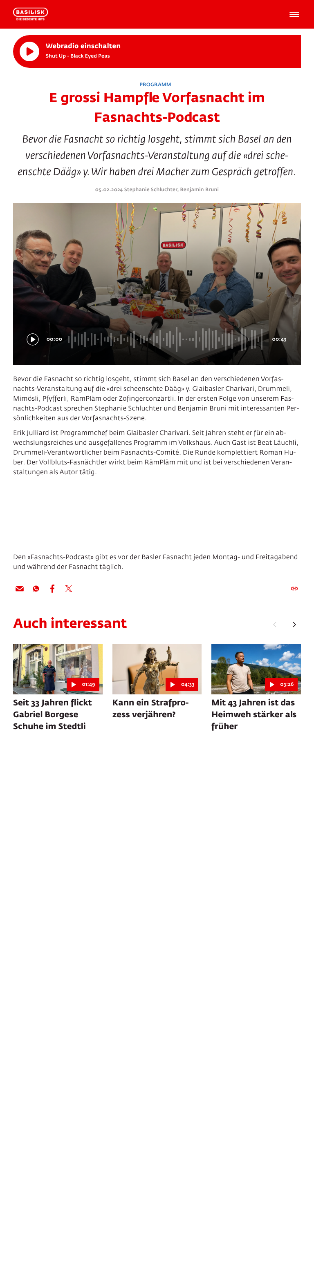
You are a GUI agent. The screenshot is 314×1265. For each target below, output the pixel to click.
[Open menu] (294, 14)
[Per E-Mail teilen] (19, 588)
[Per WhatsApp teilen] (36, 588)
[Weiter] (294, 624)
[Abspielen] (29, 51)
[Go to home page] (30, 14)
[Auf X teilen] (68, 588)
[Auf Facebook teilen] (52, 588)
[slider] (167, 339)
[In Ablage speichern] (294, 588)
